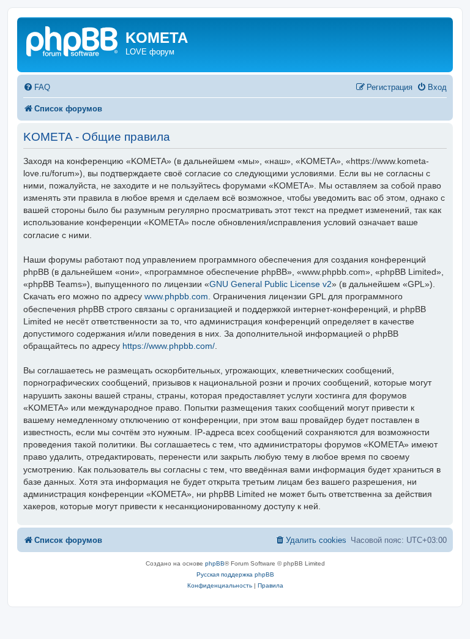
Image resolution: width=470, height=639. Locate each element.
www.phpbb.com (176, 296)
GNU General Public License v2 (270, 284)
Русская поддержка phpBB (235, 574)
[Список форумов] (72, 40)
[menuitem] (36, 87)
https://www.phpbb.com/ (168, 346)
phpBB (215, 563)
